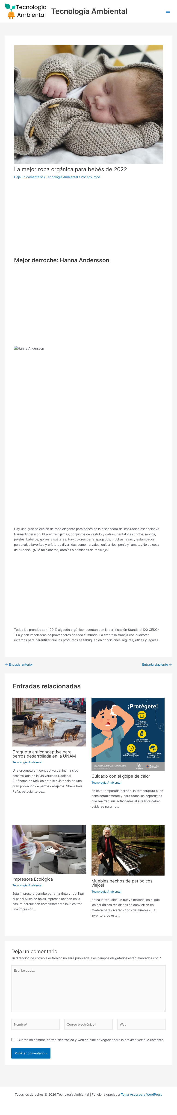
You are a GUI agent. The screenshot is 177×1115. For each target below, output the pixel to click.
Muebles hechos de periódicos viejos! (122, 883)
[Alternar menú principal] (168, 11)
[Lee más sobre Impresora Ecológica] (49, 849)
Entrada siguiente (157, 664)
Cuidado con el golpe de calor (120, 776)
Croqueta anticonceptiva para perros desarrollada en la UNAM (44, 753)
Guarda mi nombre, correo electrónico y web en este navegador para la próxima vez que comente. (91, 1040)
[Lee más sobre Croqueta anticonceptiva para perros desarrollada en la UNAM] (49, 722)
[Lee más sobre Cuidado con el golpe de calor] (128, 734)
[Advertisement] (88, 215)
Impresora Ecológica (32, 879)
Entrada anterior (19, 664)
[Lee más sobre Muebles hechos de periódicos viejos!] (128, 850)
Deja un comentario (28, 177)
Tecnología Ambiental (89, 11)
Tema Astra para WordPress (141, 1094)
